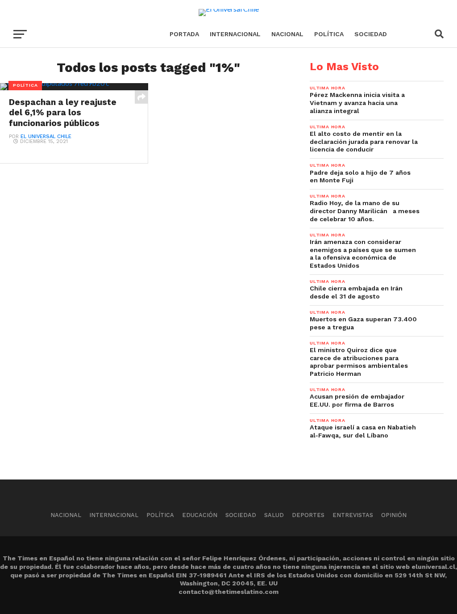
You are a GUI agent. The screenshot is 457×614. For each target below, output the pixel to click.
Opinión (394, 515)
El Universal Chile (46, 136)
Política (329, 34)
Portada (184, 34)
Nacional (287, 34)
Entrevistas (352, 515)
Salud (274, 515)
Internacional (235, 34)
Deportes (308, 515)
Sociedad (370, 34)
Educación (199, 515)
